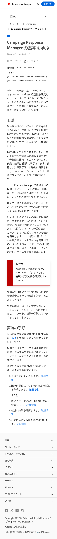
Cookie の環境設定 (15, 526)
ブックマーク (15, 61)
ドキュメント (14, 23)
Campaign (31, 23)
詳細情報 (34, 389)
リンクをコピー (33, 61)
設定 (14, 337)
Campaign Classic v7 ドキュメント (29, 28)
